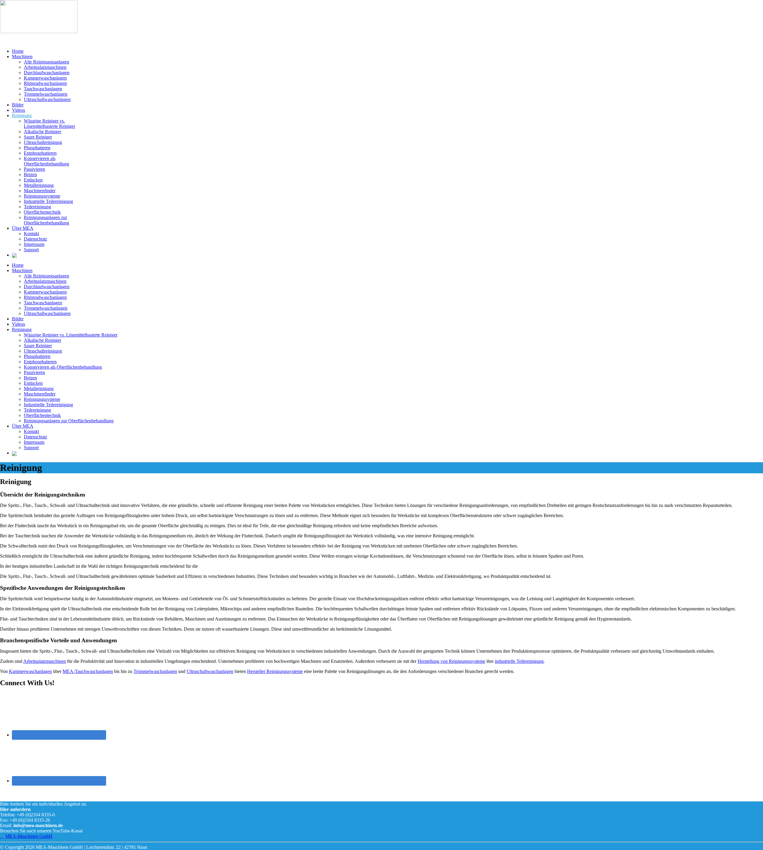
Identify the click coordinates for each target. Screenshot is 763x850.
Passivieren (34, 169)
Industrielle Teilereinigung (48, 201)
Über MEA (22, 228)
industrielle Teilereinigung (519, 661)
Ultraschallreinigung (43, 142)
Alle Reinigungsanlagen (46, 61)
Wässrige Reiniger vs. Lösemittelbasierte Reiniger (49, 123)
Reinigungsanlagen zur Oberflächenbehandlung (46, 220)
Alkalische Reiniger (42, 131)
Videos (18, 110)
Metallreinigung (39, 185)
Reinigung (22, 115)
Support (31, 249)
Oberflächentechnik (42, 212)
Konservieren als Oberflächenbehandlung (46, 161)
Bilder (18, 104)
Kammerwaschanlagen (45, 77)
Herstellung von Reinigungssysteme (451, 661)
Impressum (34, 244)
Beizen (30, 174)
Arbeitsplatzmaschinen (45, 67)
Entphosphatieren (40, 153)
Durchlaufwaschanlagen (46, 72)
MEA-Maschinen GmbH (28, 836)
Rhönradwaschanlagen (45, 83)
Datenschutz (35, 238)
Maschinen (22, 56)
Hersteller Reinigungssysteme (275, 671)
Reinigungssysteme (42, 195)
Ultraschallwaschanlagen (47, 99)
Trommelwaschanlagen (45, 94)
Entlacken (33, 179)
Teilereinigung (37, 206)
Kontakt (31, 233)
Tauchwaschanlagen (43, 88)
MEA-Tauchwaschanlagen (88, 671)
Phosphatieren (37, 147)
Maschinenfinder (39, 190)
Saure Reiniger (38, 136)
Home (18, 51)
